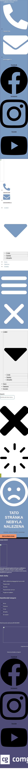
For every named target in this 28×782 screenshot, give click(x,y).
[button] (14, 300)
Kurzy (5, 262)
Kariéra (8, 255)
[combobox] (7, 397)
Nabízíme (6, 264)
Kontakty (6, 266)
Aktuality (9, 258)
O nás (8, 253)
